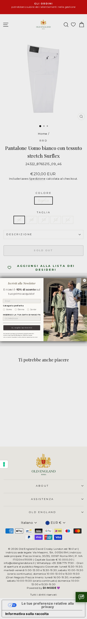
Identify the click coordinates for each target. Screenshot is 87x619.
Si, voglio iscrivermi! (21, 328)
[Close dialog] (84, 280)
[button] (81, 597)
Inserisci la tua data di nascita (22, 315)
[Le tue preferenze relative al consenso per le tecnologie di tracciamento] (4, 464)
